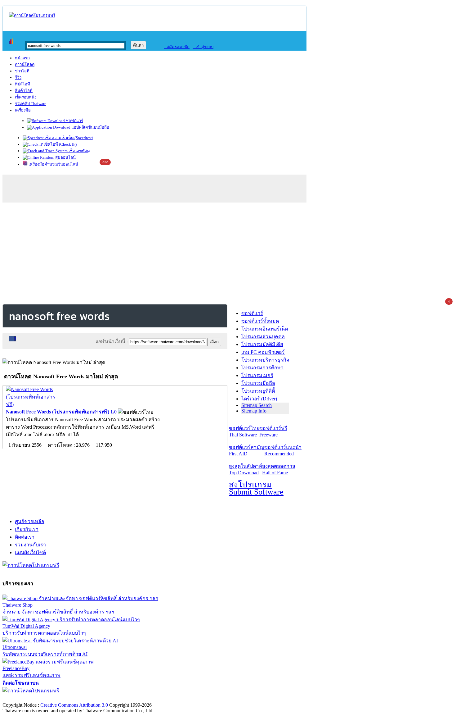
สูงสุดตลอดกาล (278, 469)
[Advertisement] (228, 252)
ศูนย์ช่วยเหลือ (29, 521)
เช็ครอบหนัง (25, 97)
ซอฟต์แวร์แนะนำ (283, 450)
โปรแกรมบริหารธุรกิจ (265, 360)
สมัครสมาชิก (177, 46)
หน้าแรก (22, 58)
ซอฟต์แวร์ (74, 120)
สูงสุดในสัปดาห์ (245, 469)
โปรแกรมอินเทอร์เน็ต (264, 328)
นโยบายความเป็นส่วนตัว (82, 698)
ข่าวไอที (22, 71)
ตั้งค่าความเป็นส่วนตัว (26, 698)
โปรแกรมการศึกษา (262, 367)
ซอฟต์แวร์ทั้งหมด (260, 321)
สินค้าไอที (24, 90)
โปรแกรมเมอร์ (257, 375)
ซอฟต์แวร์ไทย (244, 431)
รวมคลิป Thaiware (30, 103)
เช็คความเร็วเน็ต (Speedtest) (68, 137)
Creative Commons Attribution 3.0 (74, 705)
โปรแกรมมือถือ (258, 383)
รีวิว (18, 77)
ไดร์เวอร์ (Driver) (259, 398)
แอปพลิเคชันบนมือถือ (89, 127)
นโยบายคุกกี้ (128, 698)
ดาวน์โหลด (24, 64)
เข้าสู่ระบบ (203, 46)
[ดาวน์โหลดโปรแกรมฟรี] (32, 15)
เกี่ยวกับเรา (26, 529)
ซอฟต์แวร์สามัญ (246, 450)
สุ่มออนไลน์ (65, 157)
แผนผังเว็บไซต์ (30, 552)
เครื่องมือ (23, 110)
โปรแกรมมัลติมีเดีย (262, 344)
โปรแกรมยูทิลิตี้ (258, 391)
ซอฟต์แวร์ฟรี (273, 431)
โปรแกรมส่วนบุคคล (263, 336)
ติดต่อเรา (24, 537)
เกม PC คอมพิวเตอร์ (263, 352)
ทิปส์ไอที (22, 84)
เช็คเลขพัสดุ (79, 150)
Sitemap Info (253, 410)
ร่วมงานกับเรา (30, 544)
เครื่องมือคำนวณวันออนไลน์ (53, 164)
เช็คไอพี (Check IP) (60, 144)
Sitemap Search (256, 405)
